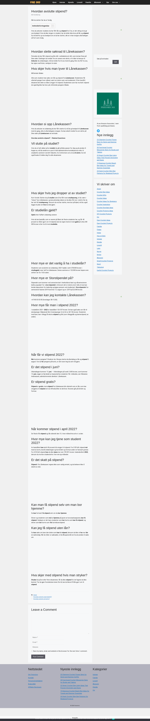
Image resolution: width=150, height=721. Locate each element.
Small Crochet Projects (105, 261)
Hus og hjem (101, 236)
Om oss (115, 2)
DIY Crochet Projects (104, 214)
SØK (115, 62)
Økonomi (97, 2)
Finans (99, 230)
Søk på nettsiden (102, 59)
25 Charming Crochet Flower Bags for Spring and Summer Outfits (107, 142)
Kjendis (71, 2)
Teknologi (100, 267)
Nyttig (99, 255)
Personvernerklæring (35, 681)
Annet (35, 595)
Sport (99, 264)
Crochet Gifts (101, 195)
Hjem (54, 2)
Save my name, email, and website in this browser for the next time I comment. (60, 651)
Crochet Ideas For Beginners (107, 201)
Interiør (62, 2)
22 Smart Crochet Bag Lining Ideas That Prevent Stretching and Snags (107, 157)
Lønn (98, 248)
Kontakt (31, 678)
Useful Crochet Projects (105, 270)
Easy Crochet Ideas (103, 220)
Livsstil (79, 2)
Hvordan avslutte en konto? (41, 599)
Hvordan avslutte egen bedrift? (42, 597)
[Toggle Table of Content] (52, 26)
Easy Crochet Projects (104, 223)
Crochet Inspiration (103, 204)
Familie (88, 2)
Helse (99, 233)
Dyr (107, 2)
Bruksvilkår (32, 684)
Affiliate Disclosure (34, 687)
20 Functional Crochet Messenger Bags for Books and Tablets (108, 150)
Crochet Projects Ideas (105, 211)
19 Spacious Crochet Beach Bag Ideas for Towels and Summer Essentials (106, 165)
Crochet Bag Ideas (103, 192)
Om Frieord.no (33, 674)
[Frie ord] (35, 2)
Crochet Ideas (102, 198)
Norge (99, 251)
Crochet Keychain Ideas (105, 208)
